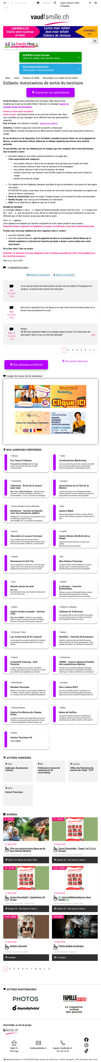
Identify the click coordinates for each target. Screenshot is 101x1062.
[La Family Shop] (21, 44)
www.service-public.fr (49, 123)
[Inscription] (90, 3)
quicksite (16, 1059)
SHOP (6, 8)
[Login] (95, 3)
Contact (62, 1059)
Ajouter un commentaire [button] (64, 275)
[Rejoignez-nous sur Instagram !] (86, 1045)
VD (5, 3)
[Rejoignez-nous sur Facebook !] (86, 1040)
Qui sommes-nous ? (52, 1059)
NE (12, 3)
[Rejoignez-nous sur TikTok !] (86, 1051)
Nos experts (70, 1059)
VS (16, 3)
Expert (63, 3)
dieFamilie (22, 3)
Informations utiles (86, 1059)
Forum (95, 1059)
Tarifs (77, 1059)
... (91, 335)
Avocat (70, 3)
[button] (38, 275)
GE (8, 3)
